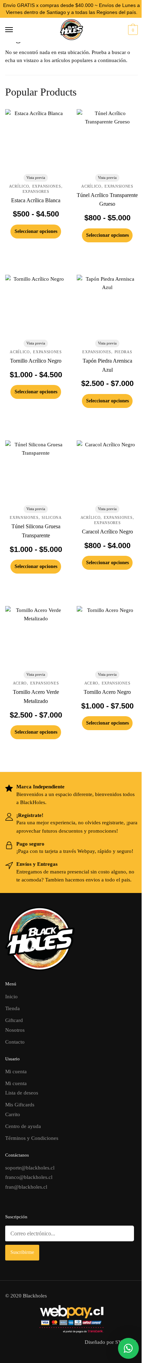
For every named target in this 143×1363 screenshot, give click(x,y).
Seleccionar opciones (36, 231)
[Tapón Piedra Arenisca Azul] (107, 305)
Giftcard (14, 1020)
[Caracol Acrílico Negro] (107, 471)
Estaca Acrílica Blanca (35, 200)
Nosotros (15, 1030)
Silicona (52, 517)
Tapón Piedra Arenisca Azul (107, 365)
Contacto (15, 1042)
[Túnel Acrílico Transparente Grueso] (107, 140)
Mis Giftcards (19, 1104)
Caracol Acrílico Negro (107, 532)
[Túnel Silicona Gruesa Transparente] (35, 471)
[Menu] (15, 30)
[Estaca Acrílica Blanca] (35, 140)
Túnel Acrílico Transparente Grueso (107, 199)
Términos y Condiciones (31, 1138)
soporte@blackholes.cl (29, 1168)
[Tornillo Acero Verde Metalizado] (35, 636)
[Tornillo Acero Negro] (107, 636)
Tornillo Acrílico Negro (35, 361)
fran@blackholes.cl (26, 1187)
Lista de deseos (21, 1093)
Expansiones (46, 186)
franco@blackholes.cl (28, 1177)
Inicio (11, 996)
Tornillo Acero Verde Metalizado (36, 696)
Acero (20, 683)
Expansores (36, 191)
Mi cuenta (16, 1071)
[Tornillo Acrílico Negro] (35, 305)
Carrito (12, 1114)
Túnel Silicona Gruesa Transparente (35, 530)
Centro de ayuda (23, 1126)
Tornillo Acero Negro (107, 692)
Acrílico (19, 186)
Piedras (123, 352)
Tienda (12, 1008)
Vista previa (35, 177)
